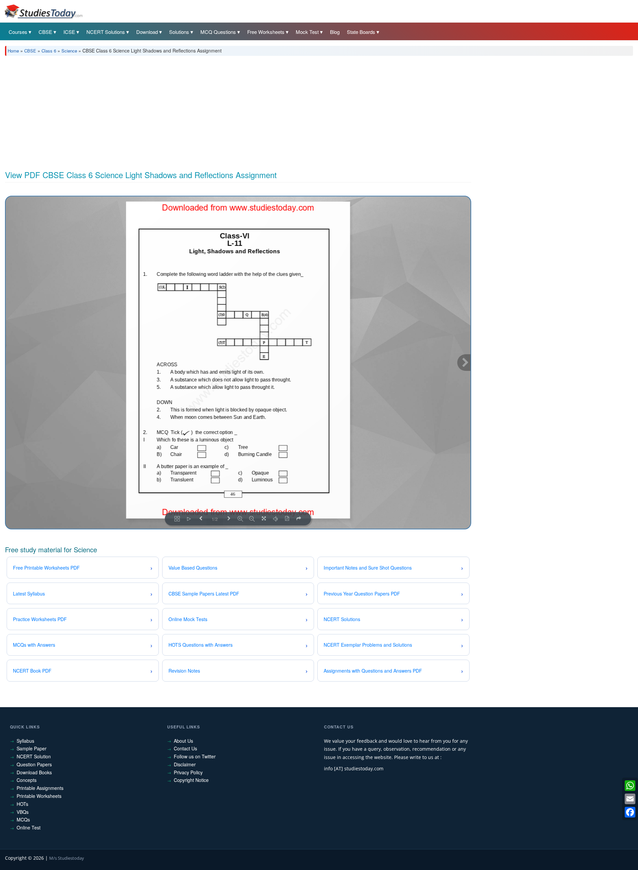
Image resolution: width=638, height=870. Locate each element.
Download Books (34, 772)
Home (13, 51)
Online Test (29, 827)
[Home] (43, 11)
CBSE (45, 31)
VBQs (23, 812)
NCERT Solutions (105, 31)
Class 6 (49, 51)
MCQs (23, 819)
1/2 (215, 519)
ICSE (69, 31)
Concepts (27, 780)
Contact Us (185, 748)
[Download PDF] (287, 518)
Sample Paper (32, 748)
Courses (18, 31)
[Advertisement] (204, 110)
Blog (335, 31)
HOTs (22, 804)
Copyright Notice (191, 780)
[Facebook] (630, 812)
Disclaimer (185, 764)
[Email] (630, 799)
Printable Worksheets (39, 796)
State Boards (361, 31)
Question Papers (34, 764)
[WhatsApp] (630, 785)
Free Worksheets (265, 31)
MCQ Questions (218, 31)
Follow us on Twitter (195, 756)
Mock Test (307, 31)
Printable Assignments (40, 788)
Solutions (179, 31)
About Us (183, 740)
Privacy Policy (188, 772)
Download (147, 31)
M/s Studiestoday (66, 858)
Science (69, 51)
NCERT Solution (34, 756)
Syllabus (25, 740)
